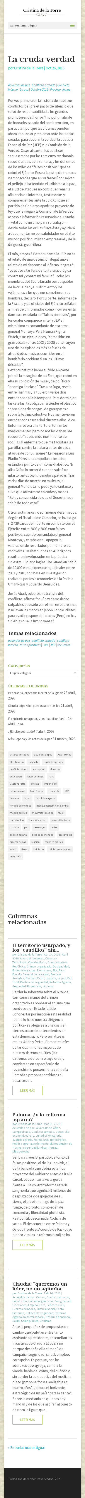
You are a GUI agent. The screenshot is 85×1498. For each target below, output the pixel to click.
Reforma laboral (33, 1317)
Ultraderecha (20, 1151)
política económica (42, 834)
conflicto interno (19, 769)
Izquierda (54, 791)
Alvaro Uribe (64, 754)
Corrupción (19, 1301)
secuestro (63, 645)
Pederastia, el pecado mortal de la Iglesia (35, 693)
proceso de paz (18, 841)
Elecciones (44, 970)
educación (16, 776)
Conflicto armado (43, 85)
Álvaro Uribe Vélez (32, 958)
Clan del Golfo (37, 962)
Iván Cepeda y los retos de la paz (30, 739)
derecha (55, 769)
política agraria (18, 834)
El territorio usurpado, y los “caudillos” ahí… (37, 719)
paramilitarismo (60, 820)
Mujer (61, 812)
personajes (40, 827)
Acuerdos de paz (19, 85)
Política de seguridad (34, 982)
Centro (40, 1297)
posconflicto (65, 834)
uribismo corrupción (60, 849)
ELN (55, 970)
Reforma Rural (42, 1144)
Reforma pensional (58, 1317)
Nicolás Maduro (37, 820)
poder (54, 827)
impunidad (50, 783)
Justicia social (46, 1309)
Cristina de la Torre (28, 68)
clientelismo (17, 762)
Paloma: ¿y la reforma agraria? (38, 1117)
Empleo (33, 1305)
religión (35, 841)
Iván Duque (36, 791)
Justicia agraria (22, 1140)
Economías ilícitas (24, 970)
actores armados (19, 754)
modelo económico (20, 805)
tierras (25, 849)
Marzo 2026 (41, 1140)
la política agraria (46, 798)
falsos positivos (30, 645)
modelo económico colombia (52, 805)
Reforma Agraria (60, 982)
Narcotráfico (58, 1140)
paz (26, 827)
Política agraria (22, 1144)
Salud (16, 1321)
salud (13, 849)
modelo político (18, 812)
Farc (45, 645)
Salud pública (29, 1321)
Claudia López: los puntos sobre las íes (34, 706)
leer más (27, 1090)
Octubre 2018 (39, 89)
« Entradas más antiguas (26, 1447)
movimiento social (42, 812)
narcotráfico (17, 820)
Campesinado (21, 1132)
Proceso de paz (60, 89)
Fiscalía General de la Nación (30, 974)
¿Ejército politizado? (21, 731)
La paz (24, 89)
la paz (27, 798)
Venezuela (16, 856)
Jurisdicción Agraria (48, 1136)
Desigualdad (61, 966)
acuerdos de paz (19, 640)
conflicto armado (43, 640)
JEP (52, 645)
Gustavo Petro (17, 783)
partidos (14, 827)
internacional (17, 791)
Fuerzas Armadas (23, 1309)
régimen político (54, 841)
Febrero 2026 (55, 1305)
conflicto (33, 762)
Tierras (52, 1147)
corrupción (39, 769)
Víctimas (48, 986)
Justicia (14, 798)
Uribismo (45, 1321)
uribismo (39, 849)
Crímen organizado (39, 966)
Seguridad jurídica (35, 1147)
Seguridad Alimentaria (26, 986)
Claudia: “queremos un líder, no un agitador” (39, 1286)
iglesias (35, 783)
